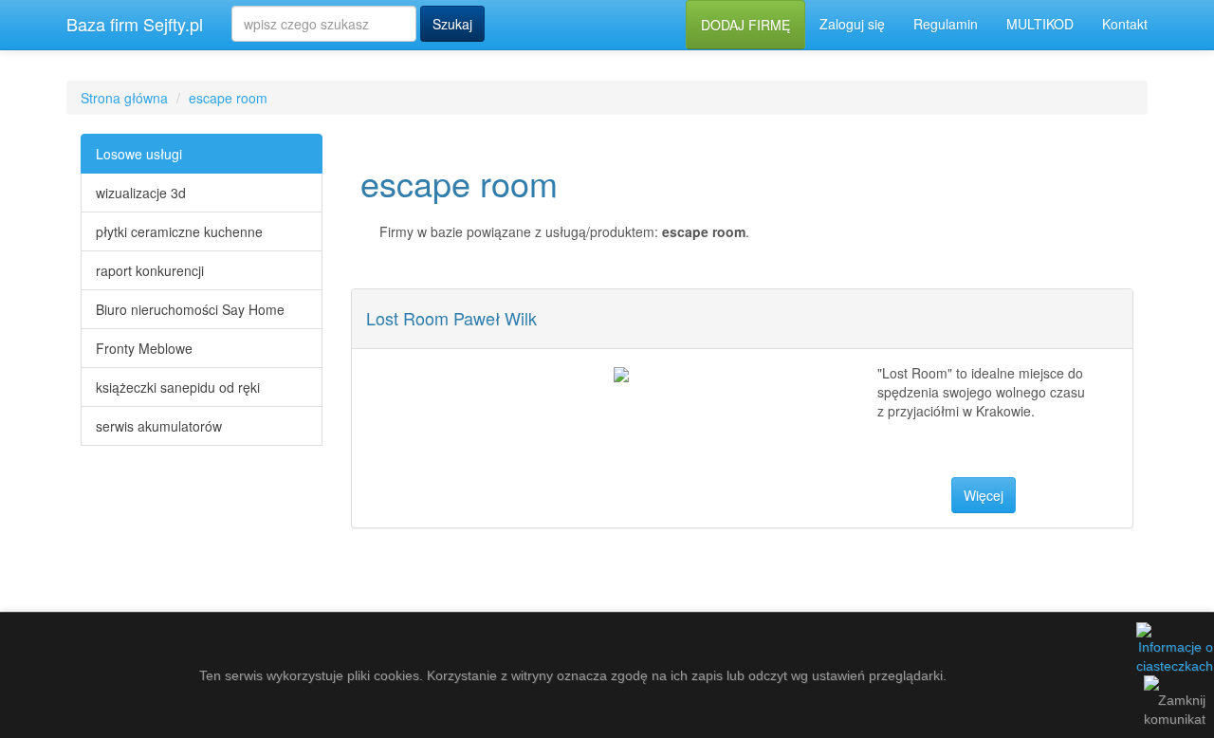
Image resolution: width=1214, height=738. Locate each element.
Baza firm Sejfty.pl (134, 23)
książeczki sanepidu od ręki (178, 387)
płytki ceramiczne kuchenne (179, 231)
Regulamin (945, 23)
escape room (228, 97)
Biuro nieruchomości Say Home (190, 309)
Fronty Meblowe (144, 348)
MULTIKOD (1040, 23)
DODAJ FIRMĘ (745, 24)
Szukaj (452, 23)
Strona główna (124, 97)
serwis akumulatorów (159, 425)
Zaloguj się (852, 23)
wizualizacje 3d (141, 192)
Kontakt (1125, 23)
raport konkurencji (150, 270)
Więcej (983, 495)
